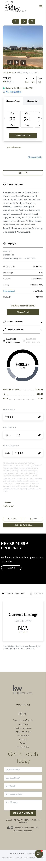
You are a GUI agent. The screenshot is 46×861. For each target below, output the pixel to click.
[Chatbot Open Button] (39, 854)
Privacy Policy (23, 747)
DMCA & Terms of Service (25, 858)
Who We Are (23, 736)
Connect (23, 739)
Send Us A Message (23, 813)
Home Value (23, 724)
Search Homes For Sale (23, 720)
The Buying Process (23, 728)
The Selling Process (23, 732)
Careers (23, 743)
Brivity (21, 854)
